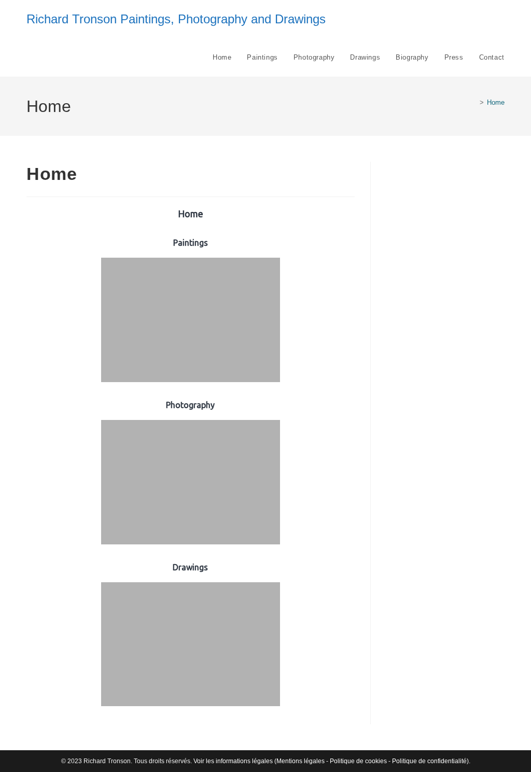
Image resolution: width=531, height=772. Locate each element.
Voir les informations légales (233, 761)
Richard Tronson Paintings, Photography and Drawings (176, 19)
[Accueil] (474, 102)
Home (496, 102)
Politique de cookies (358, 761)
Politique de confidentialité (429, 761)
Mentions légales (300, 761)
